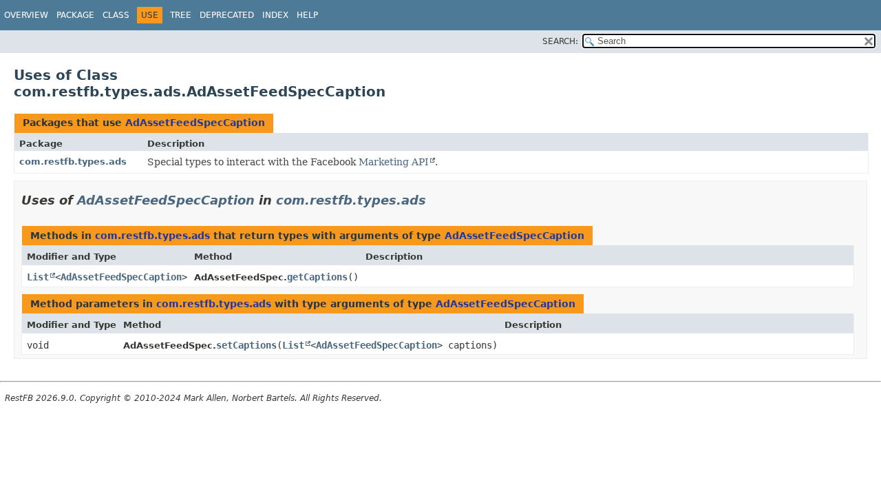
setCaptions (246, 345)
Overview (26, 15)
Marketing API (394, 161)
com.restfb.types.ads (73, 161)
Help (307, 15)
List (38, 276)
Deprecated (227, 15)
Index (275, 15)
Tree (180, 15)
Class (116, 15)
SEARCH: (560, 41)
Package (75, 15)
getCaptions (317, 276)
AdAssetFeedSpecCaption (195, 122)
